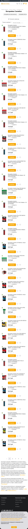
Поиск (17, 3)
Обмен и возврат (18, 500)
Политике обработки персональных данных (9, 518)
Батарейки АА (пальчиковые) (10, 14)
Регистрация (4, 484)
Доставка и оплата (18, 502)
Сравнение (21, 3)
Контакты (3, 504)
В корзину (12, 35)
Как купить (3, 500)
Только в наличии (6, 22)
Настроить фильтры (14, 19)
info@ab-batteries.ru (11, 490)
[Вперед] (21, 458)
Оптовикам (17, 506)
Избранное (19, 3)
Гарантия (17, 504)
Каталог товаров (12, 9)
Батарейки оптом (20, 9)
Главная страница (4, 9)
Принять (14, 527)
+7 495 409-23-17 (7, 510)
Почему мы (3, 502)
